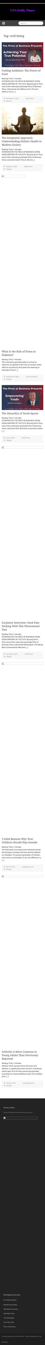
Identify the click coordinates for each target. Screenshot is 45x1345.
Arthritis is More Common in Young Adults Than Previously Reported (20, 1055)
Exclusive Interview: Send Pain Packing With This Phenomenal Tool (21, 626)
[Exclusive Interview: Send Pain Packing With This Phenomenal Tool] (22, 532)
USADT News (30, 98)
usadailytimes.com (28, 867)
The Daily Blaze (8, 1318)
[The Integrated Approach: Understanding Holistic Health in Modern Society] (22, 120)
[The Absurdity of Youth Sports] (22, 397)
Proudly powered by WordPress (13, 1336)
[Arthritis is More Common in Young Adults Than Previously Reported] (22, 961)
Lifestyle (9, 101)
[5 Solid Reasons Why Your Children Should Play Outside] (22, 749)
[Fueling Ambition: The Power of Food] (22, 54)
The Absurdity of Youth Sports (20, 413)
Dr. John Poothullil (31, 377)
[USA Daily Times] (22, 10)
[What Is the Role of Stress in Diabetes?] (14, 261)
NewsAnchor (34, 1336)
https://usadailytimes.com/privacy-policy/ (18, 1112)
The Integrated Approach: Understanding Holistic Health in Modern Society (22, 141)
